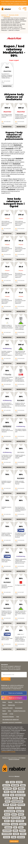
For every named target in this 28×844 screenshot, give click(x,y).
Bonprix (21, 814)
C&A (12, 821)
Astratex (7, 798)
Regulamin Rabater (8, 716)
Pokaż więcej (14, 841)
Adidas (23, 785)
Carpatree (14, 824)
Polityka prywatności (14, 759)
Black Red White (9, 811)
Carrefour (22, 824)
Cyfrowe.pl (21, 837)
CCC (15, 827)
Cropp (13, 837)
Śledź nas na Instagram (15, 698)
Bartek (8, 801)
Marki (4, 711)
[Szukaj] (20, 9)
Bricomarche (15, 817)
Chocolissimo (7, 830)
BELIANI (6, 804)
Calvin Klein (19, 821)
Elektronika (11, 705)
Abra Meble (15, 785)
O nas (11, 713)
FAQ (17, 716)
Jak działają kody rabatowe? (10, 719)
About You (6, 785)
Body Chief (20, 811)
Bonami (7, 814)
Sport (4, 705)
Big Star (18, 808)
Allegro (13, 791)
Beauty (10, 702)
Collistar (23, 834)
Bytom (7, 821)
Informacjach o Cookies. (8, 751)
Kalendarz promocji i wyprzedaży (12, 722)
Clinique (22, 830)
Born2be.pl (6, 817)
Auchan (15, 798)
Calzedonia (6, 824)
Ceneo (21, 827)
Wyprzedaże (18, 708)
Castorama (8, 827)
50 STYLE (19, 782)
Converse (6, 837)
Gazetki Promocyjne (19, 711)
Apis (12, 795)
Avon (21, 798)
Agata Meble (7, 788)
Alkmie (7, 791)
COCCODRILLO (7, 834)
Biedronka (21, 804)
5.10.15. (12, 782)
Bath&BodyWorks (17, 801)
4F (7, 782)
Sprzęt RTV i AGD (7, 708)
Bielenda (10, 808)
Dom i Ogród (19, 146)
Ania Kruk (20, 791)
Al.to (15, 788)
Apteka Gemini (20, 795)
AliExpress (21, 788)
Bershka (13, 804)
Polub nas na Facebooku (15, 693)
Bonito (14, 814)
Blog (9, 711)
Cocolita (16, 834)
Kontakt (4, 713)
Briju (23, 817)
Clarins (15, 830)
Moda (4, 702)
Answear (5, 795)
